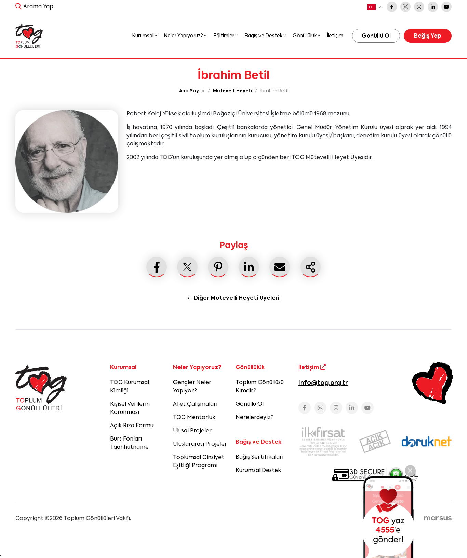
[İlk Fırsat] (323, 441)
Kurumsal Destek (258, 470)
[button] (374, 7)
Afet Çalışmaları (195, 404)
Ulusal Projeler (192, 431)
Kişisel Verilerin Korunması (130, 408)
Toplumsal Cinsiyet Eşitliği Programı (198, 462)
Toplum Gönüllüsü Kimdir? (260, 387)
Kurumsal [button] (143, 35)
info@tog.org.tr (323, 383)
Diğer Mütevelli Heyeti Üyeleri (235, 298)
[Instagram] (419, 7)
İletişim (335, 35)
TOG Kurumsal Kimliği (129, 387)
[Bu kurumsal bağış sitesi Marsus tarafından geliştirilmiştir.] (438, 519)
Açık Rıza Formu (132, 426)
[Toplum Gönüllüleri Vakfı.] (29, 36)
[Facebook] (392, 7)
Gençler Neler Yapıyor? (192, 387)
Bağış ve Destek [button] (263, 35)
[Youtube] (446, 7)
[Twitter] (405, 7)
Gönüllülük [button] (305, 35)
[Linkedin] (433, 7)
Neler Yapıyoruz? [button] (184, 35)
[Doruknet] (427, 441)
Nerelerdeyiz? (255, 417)
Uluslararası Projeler (200, 444)
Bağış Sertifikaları (259, 457)
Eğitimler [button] (224, 35)
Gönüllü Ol (250, 404)
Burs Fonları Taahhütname (129, 443)
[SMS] (388, 517)
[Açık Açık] (375, 441)
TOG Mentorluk (194, 417)
